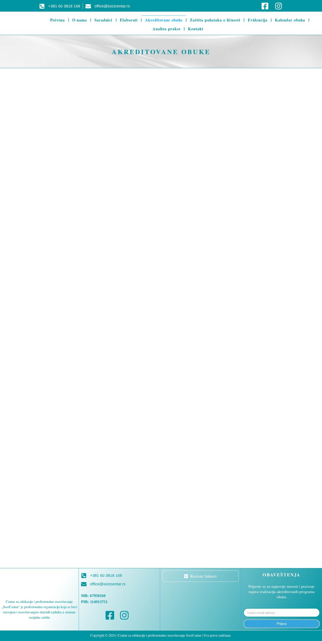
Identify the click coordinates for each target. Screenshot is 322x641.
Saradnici (103, 20)
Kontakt (195, 29)
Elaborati (129, 20)
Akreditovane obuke (163, 20)
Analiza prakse (166, 29)
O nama (79, 20)
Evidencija (257, 20)
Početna (57, 20)
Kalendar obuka (290, 20)
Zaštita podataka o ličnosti (215, 20)
